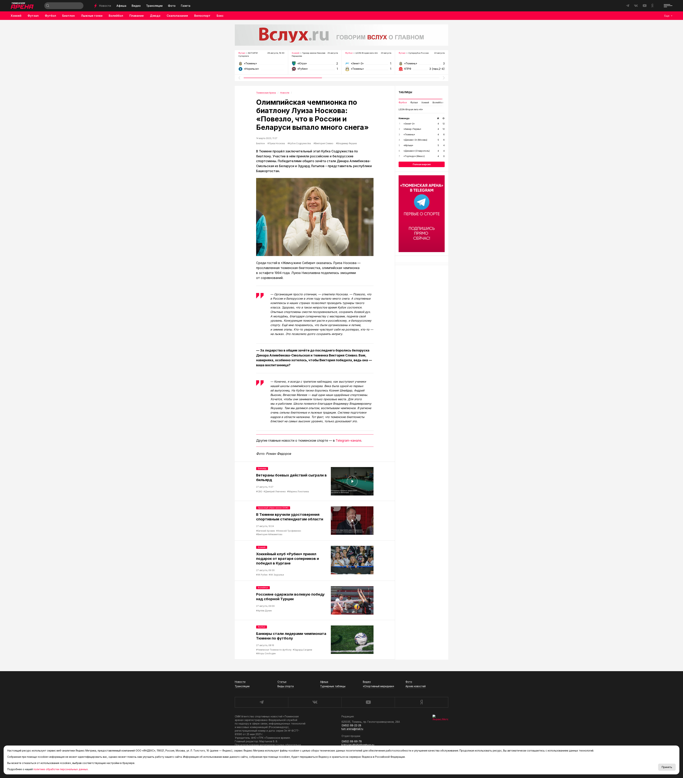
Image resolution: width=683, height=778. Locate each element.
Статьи (281, 681)
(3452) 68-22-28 (351, 725)
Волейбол (116, 15)
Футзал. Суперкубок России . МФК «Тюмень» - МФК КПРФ (422, 65)
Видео (136, 5)
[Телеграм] (422, 213)
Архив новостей (416, 686)
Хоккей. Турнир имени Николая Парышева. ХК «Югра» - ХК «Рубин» (315, 65)
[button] (239, 77)
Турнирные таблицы (332, 686)
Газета (185, 5)
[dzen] (421, 702)
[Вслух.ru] (341, 35)
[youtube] (368, 702)
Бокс (220, 15)
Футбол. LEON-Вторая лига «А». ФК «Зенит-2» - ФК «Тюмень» (368, 65)
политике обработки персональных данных (60, 769)
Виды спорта (285, 686)
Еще (666, 15)
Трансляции (154, 5)
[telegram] (261, 702)
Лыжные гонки (91, 15)
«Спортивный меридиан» (378, 686)
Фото (172, 5)
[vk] (315, 702)
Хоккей (16, 15)
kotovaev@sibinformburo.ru (358, 744)
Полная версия (422, 164)
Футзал (33, 15)
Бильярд (262, 468)
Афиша (121, 5)
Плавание (136, 15)
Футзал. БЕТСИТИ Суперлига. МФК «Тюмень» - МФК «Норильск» (261, 65)
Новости (105, 5)
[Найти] (47, 5)
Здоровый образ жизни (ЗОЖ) (273, 508)
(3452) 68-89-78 (352, 741)
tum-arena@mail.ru (352, 728)
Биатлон (68, 15)
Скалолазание (177, 15)
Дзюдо (155, 15)
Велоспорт (202, 15)
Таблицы (405, 92)
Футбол (50, 15)
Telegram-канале (348, 440)
